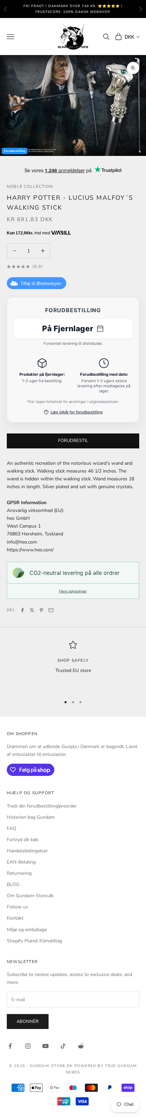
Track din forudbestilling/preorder (42, 806)
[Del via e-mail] (51, 610)
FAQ (11, 828)
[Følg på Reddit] (80, 1046)
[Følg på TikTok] (63, 1046)
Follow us (17, 907)
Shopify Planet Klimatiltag (34, 941)
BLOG (13, 884)
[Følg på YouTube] (45, 1046)
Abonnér (28, 1021)
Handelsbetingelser (27, 851)
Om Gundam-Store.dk (30, 895)
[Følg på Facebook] (10, 1046)
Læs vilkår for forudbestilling (77, 412)
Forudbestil (73, 441)
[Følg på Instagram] (27, 1046)
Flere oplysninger (73, 591)
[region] (73, 665)
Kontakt (15, 918)
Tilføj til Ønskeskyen (40, 283)
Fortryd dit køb (22, 839)
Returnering (19, 873)
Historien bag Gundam (31, 817)
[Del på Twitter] (32, 610)
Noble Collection (30, 186)
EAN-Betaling (21, 862)
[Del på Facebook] (22, 610)
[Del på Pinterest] (41, 610)
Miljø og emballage (27, 929)
